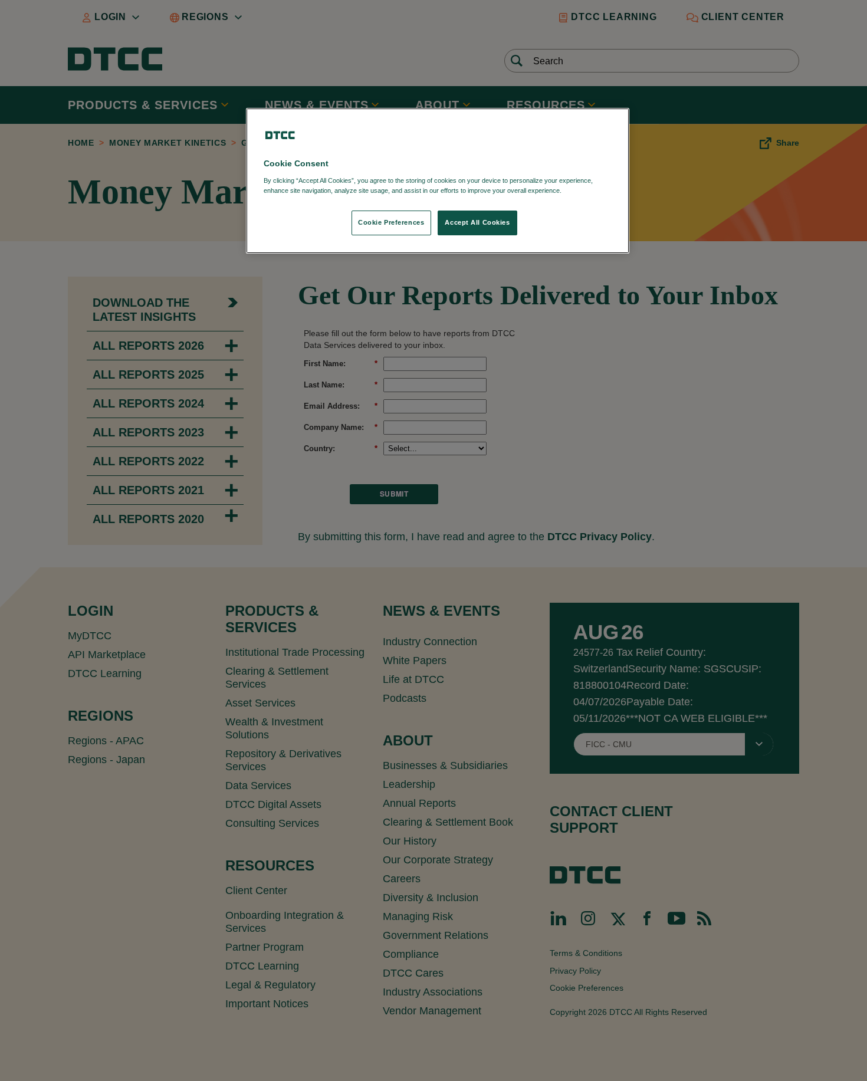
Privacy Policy (587, 190)
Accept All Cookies (477, 222)
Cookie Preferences (391, 222)
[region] (437, 181)
